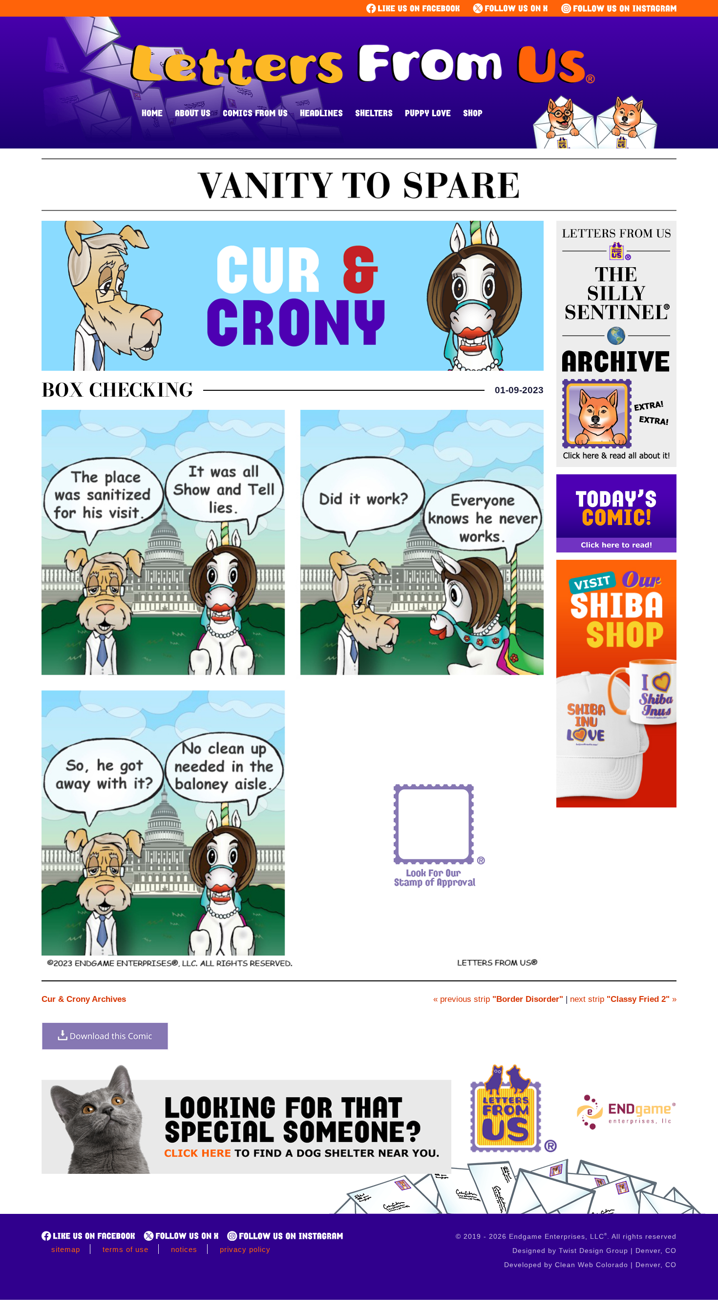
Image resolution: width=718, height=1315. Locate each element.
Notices (184, 1249)
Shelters (374, 113)
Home (152, 113)
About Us (193, 113)
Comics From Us (255, 113)
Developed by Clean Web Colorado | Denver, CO (590, 1264)
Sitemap (65, 1249)
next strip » (623, 999)
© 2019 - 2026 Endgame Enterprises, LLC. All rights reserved (566, 1236)
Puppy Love (428, 113)
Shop (473, 113)
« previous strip (498, 999)
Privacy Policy (245, 1249)
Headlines (321, 113)
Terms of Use (125, 1249)
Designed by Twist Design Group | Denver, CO (594, 1250)
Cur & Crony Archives (84, 999)
